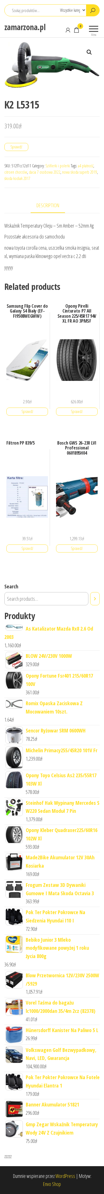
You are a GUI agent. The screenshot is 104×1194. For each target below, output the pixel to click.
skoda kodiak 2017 (17, 178)
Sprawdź (16, 147)
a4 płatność (85, 165)
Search (11, 586)
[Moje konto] (67, 30)
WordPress (65, 1175)
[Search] (95, 598)
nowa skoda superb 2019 (79, 172)
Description (47, 205)
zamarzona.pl (24, 27)
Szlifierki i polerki (57, 165)
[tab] (52, 205)
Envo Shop (52, 1184)
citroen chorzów (15, 172)
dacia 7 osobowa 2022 (44, 172)
